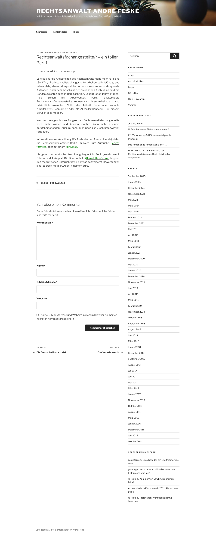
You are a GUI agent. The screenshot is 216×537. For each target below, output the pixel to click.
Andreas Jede (135, 488)
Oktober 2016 (135, 406)
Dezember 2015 (136, 429)
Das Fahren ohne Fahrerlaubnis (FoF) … (147, 144)
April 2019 (133, 294)
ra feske (71, 52)
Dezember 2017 (136, 353)
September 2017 (136, 358)
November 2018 (136, 311)
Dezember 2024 (136, 188)
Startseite (41, 31)
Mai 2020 (133, 264)
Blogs (76, 31)
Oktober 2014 (135, 441)
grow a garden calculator (140, 469)
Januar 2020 (134, 270)
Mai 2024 (133, 199)
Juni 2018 (133, 335)
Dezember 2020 (136, 258)
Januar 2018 (134, 347)
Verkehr (132, 105)
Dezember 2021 (136, 223)
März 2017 (133, 388)
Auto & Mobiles (136, 81)
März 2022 (133, 211)
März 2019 (133, 300)
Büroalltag (57, 183)
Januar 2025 (134, 182)
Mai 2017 (133, 382)
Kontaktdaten (60, 31)
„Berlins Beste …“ (136, 123)
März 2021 (133, 241)
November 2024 (136, 193)
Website (42, 298)
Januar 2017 (134, 394)
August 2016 (134, 412)
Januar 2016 (134, 423)
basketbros (133, 460)
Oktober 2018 (135, 317)
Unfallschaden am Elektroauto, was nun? (148, 129)
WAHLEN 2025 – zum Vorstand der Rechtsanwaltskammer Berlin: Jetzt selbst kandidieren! (149, 154)
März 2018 (133, 341)
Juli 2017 (132, 370)
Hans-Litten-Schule (97, 158)
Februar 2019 (135, 306)
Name (41, 265)
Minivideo (71, 146)
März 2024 (133, 205)
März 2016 (133, 417)
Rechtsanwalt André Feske (88, 11)
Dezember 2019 (136, 276)
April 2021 (133, 235)
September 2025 (136, 176)
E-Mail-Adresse (47, 282)
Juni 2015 (133, 435)
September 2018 (136, 323)
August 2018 (134, 329)
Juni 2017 (133, 376)
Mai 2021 (133, 229)
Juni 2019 (133, 288)
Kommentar (45, 222)
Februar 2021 (135, 247)
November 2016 (136, 400)
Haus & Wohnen (136, 99)
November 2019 (136, 282)
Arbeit (131, 75)
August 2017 (134, 364)
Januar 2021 (134, 252)
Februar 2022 (135, 217)
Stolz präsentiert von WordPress (67, 529)
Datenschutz (42, 529)
